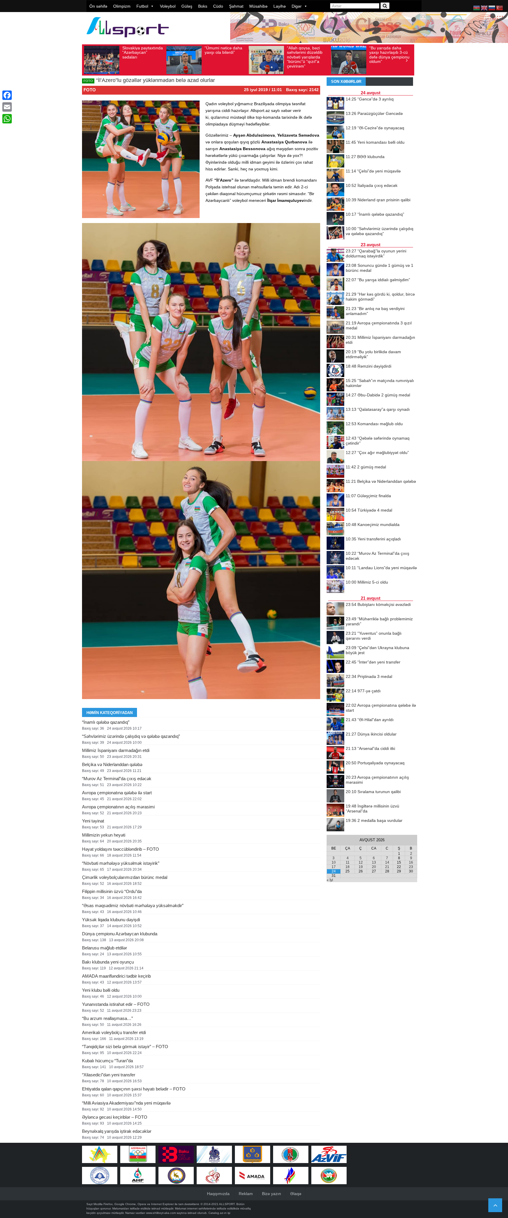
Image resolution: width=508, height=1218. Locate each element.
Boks (202, 6)
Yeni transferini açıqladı (373, 539)
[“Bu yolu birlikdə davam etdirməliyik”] (335, 356)
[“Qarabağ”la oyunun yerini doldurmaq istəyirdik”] (335, 256)
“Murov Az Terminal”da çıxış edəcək (116, 778)
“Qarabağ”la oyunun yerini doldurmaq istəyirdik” (376, 253)
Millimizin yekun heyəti (103, 834)
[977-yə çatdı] (335, 695)
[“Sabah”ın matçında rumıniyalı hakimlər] (335, 385)
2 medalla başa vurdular (374, 820)
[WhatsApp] (7, 119)
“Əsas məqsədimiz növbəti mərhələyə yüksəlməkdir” (132, 905)
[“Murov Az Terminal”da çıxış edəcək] (335, 558)
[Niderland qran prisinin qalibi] (335, 204)
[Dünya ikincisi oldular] (335, 739)
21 (387, 867)
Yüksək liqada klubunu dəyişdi (111, 919)
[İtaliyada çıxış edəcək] (335, 190)
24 (334, 871)
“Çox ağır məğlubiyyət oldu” (377, 452)
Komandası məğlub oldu (374, 423)
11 (348, 862)
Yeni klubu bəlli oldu (100, 990)
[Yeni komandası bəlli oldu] (335, 147)
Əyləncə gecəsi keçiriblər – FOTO (114, 1117)
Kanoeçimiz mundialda (373, 524)
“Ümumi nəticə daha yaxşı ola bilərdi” (141, 50)
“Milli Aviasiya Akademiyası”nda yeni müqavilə (126, 1102)
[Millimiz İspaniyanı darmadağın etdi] (335, 342)
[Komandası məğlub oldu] (335, 428)
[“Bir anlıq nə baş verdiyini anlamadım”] (335, 313)
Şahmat (236, 6)
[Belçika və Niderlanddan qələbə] (335, 486)
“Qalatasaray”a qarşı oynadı (378, 409)
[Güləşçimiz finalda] (335, 500)
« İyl (330, 880)
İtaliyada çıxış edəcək (371, 185)
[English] (484, 8)
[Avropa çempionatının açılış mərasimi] (335, 782)
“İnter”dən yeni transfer (373, 662)
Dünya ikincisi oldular (371, 734)
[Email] (7, 107)
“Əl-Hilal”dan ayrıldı (370, 719)
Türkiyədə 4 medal (369, 510)
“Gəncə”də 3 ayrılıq (370, 99)
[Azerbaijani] (477, 8)
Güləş (186, 6)
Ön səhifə (98, 6)
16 (411, 862)
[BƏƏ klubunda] (335, 161)
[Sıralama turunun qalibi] (335, 796)
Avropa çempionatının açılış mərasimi (118, 806)
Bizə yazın (271, 1193)
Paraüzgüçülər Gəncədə (374, 113)
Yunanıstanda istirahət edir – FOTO (116, 1004)
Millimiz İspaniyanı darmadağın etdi (115, 750)
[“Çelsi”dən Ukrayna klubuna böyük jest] (335, 652)
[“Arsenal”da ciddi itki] (335, 753)
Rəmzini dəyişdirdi (368, 366)
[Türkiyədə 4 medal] (335, 515)
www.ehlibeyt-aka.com (161, 1212)
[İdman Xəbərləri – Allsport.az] (127, 40)
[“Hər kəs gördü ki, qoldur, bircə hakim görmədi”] (335, 299)
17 (334, 867)
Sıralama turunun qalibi (373, 791)
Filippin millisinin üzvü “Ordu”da (112, 891)
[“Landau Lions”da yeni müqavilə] (335, 572)
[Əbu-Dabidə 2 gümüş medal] (335, 400)
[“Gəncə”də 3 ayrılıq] (335, 104)
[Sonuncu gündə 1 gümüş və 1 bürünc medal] (335, 270)
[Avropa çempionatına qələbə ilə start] (335, 710)
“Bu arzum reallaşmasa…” (107, 1018)
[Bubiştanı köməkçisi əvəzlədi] (335, 609)
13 (374, 862)
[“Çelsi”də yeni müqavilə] (335, 176)
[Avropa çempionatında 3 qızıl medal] (335, 328)
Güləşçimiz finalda (368, 495)
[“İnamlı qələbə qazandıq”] (335, 219)
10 (334, 862)
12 (361, 862)
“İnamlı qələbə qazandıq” (105, 722)
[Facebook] (7, 95)
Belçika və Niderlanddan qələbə (112, 764)
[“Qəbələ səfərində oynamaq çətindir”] (335, 443)
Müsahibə (258, 6)
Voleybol (168, 6)
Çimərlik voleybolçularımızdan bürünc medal (124, 877)
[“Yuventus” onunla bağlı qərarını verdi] (335, 638)
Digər (297, 6)
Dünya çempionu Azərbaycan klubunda (119, 933)
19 (361, 867)
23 (411, 867)
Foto (89, 89)
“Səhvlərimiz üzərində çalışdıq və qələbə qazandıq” (131, 736)
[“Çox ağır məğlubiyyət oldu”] (335, 457)
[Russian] (492, 8)
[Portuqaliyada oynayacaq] (335, 767)
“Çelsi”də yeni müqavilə (373, 171)
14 (387, 862)
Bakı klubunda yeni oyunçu (108, 961)
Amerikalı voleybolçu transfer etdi (114, 1032)
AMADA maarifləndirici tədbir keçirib (116, 976)
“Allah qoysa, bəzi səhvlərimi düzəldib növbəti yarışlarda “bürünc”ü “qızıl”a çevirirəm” (222, 57)
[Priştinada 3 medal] (335, 681)
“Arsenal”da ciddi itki (370, 748)
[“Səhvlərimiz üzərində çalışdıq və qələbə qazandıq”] (335, 233)
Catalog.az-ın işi (219, 1212)
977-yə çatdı (363, 690)
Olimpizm (122, 6)
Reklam (246, 1193)
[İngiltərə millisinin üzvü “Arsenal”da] (335, 811)
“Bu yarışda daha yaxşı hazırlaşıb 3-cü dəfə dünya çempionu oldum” (307, 55)
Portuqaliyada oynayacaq (375, 762)
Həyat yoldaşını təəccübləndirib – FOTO (120, 849)
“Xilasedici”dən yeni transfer (108, 1074)
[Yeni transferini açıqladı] (335, 544)
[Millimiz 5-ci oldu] (335, 587)
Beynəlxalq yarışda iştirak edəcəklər (116, 1131)
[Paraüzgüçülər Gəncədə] (335, 118)
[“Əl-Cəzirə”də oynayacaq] (335, 132)
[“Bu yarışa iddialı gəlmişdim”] (335, 284)
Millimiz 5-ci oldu (367, 582)
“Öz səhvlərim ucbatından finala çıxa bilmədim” (385, 52)
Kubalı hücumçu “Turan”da (107, 1060)
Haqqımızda (218, 1193)
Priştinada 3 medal (369, 676)
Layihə (279, 6)
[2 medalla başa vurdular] (335, 825)
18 (347, 867)
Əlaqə (295, 1193)
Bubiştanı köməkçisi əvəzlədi (378, 604)
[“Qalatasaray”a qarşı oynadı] (335, 414)
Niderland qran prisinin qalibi (378, 199)
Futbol (142, 6)
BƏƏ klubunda (365, 156)
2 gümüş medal (366, 467)
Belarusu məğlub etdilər (104, 947)
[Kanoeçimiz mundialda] (335, 529)
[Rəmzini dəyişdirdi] (335, 371)
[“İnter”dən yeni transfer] (335, 667)
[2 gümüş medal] (335, 472)
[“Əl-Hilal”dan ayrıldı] (335, 724)
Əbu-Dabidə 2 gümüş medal (378, 395)
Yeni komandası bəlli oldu (375, 142)
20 (374, 867)
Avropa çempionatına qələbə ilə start (117, 792)
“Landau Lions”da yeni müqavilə (381, 567)
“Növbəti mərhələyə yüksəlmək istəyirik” (120, 863)
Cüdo (218, 6)
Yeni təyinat (93, 820)
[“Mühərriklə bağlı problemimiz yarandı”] (335, 623)
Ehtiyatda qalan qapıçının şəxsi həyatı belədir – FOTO (134, 1088)
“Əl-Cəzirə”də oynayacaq (375, 127)
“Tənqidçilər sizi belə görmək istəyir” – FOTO (125, 1046)
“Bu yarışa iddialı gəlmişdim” (378, 279)
